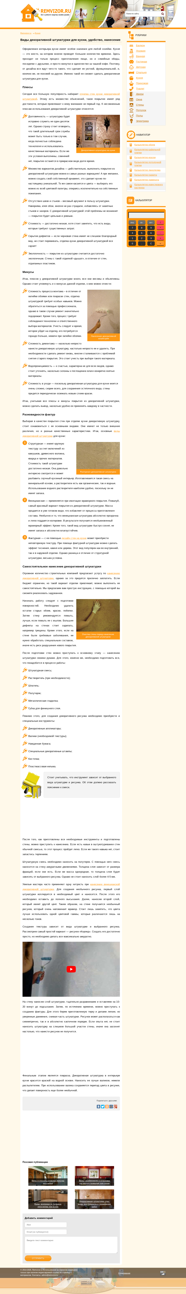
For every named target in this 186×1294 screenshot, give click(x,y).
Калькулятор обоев (144, 145)
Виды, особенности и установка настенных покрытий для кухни (94, 1181)
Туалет (140, 88)
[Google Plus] (115, 1106)
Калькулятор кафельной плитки (147, 151)
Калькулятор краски (145, 157)
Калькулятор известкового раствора (148, 186)
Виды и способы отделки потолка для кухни (48, 1181)
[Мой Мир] (111, 1106)
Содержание (124, 1273)
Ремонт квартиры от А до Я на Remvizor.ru (45, 13)
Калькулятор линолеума (147, 170)
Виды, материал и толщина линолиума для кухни (47, 1205)
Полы (139, 115)
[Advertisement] (71, 1132)
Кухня (37, 33)
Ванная (140, 56)
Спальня (141, 72)
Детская (141, 67)
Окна (139, 99)
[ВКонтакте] (98, 1106)
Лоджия (140, 50)
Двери (140, 94)
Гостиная (141, 61)
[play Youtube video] (71, 969)
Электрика (142, 121)
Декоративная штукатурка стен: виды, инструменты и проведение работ (94, 1204)
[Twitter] (102, 1106)
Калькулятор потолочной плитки (147, 164)
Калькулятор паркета (145, 175)
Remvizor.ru (25, 33)
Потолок (141, 110)
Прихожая (142, 83)
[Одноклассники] (107, 1106)
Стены (140, 104)
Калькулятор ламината (146, 180)
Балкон (140, 45)
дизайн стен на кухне (74, 538)
